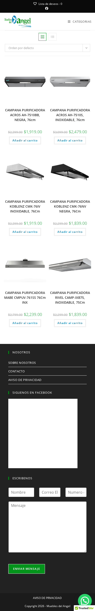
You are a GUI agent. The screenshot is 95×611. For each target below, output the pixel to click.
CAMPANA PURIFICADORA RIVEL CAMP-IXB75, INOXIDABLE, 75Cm (70, 297)
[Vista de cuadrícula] (42, 37)
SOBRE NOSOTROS (22, 363)
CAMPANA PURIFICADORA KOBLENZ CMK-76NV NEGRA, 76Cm (70, 206)
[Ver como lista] (52, 37)
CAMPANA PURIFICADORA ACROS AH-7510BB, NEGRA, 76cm (25, 115)
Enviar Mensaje (26, 569)
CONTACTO (16, 371)
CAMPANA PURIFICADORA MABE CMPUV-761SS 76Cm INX (25, 297)
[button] (43, 66)
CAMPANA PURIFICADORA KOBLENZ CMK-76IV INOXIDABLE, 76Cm (25, 206)
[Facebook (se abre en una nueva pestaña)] (47, 8)
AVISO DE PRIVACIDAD (25, 380)
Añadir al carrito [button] (25, 140)
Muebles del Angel (58, 606)
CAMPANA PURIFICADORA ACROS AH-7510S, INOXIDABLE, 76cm (70, 115)
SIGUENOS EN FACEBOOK (32, 392)
